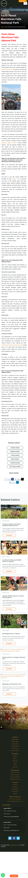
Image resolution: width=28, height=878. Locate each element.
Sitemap (15, 793)
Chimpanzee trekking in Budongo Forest (12, 345)
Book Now (14, 876)
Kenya (15, 764)
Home (2, 27)
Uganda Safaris (15, 739)
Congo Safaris (15, 743)
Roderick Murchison (7, 69)
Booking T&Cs (15, 789)
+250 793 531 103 (14, 830)
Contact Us (15, 786)
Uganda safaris (16, 179)
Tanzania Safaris (15, 746)
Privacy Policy (15, 791)
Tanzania (15, 762)
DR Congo (15, 760)
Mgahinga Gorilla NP (15, 779)
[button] (3, 875)
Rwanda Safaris (15, 741)
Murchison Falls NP (15, 774)
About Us (15, 784)
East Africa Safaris (15, 750)
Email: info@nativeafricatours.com (15, 801)
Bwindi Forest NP (15, 772)
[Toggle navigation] (25, 3)
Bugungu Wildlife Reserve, (9, 142)
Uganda (15, 756)
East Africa (15, 767)
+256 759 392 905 (14, 816)
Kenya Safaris (15, 748)
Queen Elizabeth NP (15, 777)
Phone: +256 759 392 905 (15, 799)
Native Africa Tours (15, 845)
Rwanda (15, 758)
